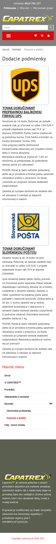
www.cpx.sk (27, 538)
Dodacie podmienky (24, 58)
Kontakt (16, 49)
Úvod (7, 375)
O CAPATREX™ (12, 382)
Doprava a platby (16, 418)
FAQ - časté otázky (14, 425)
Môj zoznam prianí (43, 8)
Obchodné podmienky (19, 410)
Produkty (9, 389)
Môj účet (24, 8)
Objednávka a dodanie (16, 396)
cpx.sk (5, 49)
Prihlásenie (10, 8)
